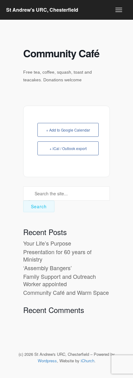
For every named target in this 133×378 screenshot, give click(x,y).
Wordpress (47, 361)
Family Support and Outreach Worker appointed (59, 279)
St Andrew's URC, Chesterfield (42, 9)
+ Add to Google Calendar (68, 129)
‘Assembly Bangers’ (47, 268)
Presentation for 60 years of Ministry (57, 255)
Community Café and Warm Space (66, 292)
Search (39, 206)
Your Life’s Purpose (47, 243)
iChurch (87, 361)
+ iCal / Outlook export (68, 148)
